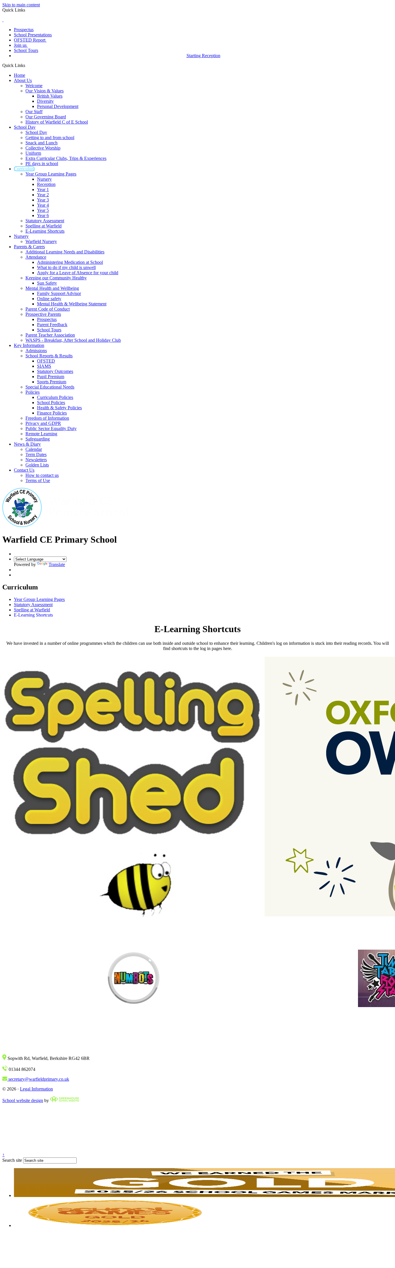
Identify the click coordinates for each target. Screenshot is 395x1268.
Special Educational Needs (49, 386)
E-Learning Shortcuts (44, 231)
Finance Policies (52, 412)
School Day (25, 127)
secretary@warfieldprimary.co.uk (38, 1079)
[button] (27, 65)
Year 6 (43, 215)
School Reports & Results (49, 355)
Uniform (33, 153)
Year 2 (43, 194)
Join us (21, 45)
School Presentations (33, 34)
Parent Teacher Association (50, 335)
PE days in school (41, 163)
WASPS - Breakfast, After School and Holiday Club (73, 340)
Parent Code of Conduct (47, 309)
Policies (32, 392)
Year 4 (43, 205)
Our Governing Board (45, 116)
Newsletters (36, 459)
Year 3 (43, 199)
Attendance (35, 257)
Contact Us (24, 470)
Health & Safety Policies (59, 407)
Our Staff (34, 111)
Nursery (44, 179)
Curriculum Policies (55, 397)
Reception (46, 184)
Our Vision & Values (44, 90)
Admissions (36, 350)
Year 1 (43, 189)
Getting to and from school (49, 137)
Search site (12, 1160)
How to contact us (42, 475)
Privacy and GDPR (43, 423)
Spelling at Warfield (43, 225)
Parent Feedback (52, 324)
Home (19, 75)
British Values (49, 96)
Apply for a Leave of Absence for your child (77, 272)
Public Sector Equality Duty (51, 428)
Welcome (34, 85)
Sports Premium (51, 381)
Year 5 (43, 210)
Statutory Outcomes (55, 371)
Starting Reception (203, 55)
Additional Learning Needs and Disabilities (64, 251)
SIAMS (44, 366)
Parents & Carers (29, 246)
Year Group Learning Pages (50, 173)
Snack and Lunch (41, 142)
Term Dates (36, 454)
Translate (57, 564)
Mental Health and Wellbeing (52, 288)
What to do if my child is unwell (66, 267)
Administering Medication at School (70, 262)
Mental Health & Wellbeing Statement (71, 303)
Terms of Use (37, 480)
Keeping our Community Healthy (56, 277)
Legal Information (36, 1088)
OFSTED (46, 360)
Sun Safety (47, 283)
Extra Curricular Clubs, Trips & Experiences (65, 158)
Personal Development (57, 106)
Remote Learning (41, 433)
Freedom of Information (47, 418)
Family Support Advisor (59, 293)
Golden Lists (37, 464)
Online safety (49, 298)
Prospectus (24, 29)
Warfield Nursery (41, 241)
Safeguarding (37, 438)
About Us (23, 80)
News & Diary (27, 444)
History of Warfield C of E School (56, 121)
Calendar (33, 449)
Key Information (29, 345)
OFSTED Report (30, 40)
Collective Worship (42, 147)
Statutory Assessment (44, 220)
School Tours (26, 50)
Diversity (45, 101)
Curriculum (24, 168)
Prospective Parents (43, 314)
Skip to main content (21, 4)
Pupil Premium (50, 376)
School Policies (51, 402)
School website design (22, 1100)
